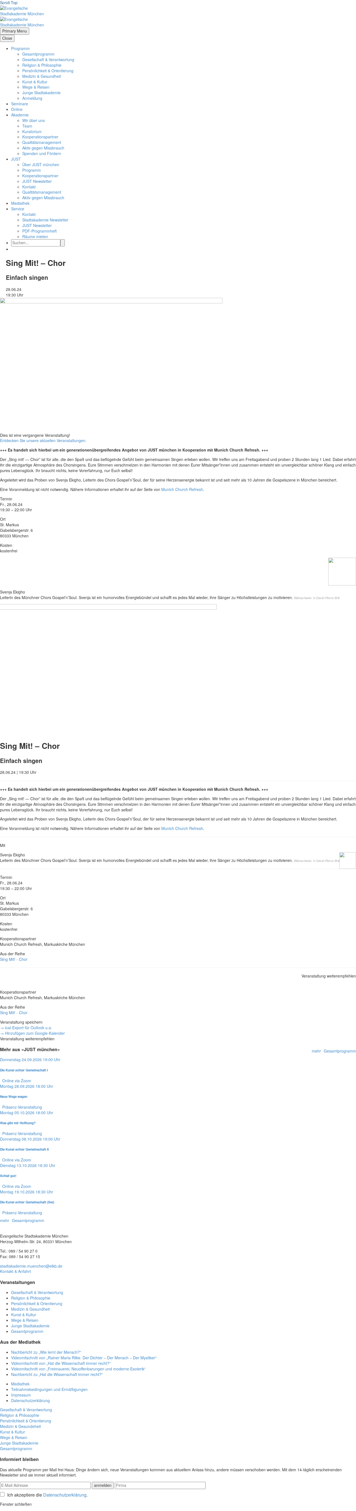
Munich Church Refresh (182, 489)
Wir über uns (33, 120)
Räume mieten (35, 236)
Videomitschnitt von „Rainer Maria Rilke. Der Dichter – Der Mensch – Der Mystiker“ (84, 1357)
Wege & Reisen (36, 87)
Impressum (21, 1395)
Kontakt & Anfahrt (15, 1271)
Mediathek (20, 203)
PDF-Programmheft (39, 231)
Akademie (20, 115)
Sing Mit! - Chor (14, 959)
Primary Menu (14, 31)
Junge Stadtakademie (41, 92)
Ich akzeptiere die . (47, 1495)
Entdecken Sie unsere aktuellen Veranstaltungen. (43, 440)
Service (17, 208)
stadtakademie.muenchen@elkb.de (31, 1266)
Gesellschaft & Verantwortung (48, 59)
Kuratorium (32, 131)
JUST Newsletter (37, 181)
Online (17, 109)
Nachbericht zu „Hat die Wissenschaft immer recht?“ (57, 1374)
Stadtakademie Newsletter (45, 220)
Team (27, 126)
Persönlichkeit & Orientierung (47, 70)
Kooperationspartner (40, 136)
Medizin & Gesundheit (41, 76)
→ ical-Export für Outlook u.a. (26, 1027)
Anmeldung (32, 98)
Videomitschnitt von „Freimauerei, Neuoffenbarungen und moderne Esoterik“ (78, 1369)
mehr (316, 1051)
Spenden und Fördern (41, 153)
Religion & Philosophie (41, 65)
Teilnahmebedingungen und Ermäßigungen (49, 1389)
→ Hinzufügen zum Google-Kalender (32, 1033)
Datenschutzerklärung (30, 1400)
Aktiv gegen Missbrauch (43, 148)
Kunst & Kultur (34, 81)
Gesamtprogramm (38, 54)
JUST (16, 159)
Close (7, 38)
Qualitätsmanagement (41, 142)
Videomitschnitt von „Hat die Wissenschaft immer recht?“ (61, 1363)
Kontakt (29, 187)
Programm (20, 48)
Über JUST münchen (40, 164)
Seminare (19, 103)
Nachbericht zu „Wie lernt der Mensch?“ (46, 1352)
